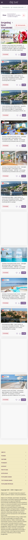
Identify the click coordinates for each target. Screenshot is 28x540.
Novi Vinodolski (6, 26)
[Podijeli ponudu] (19, 54)
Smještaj (6, 22)
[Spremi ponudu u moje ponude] (16, 54)
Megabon (5, 62)
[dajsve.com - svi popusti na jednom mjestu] (14, 2)
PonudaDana (6, 31)
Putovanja (5, 54)
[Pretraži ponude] (25, 7)
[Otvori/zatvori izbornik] (2, 1)
